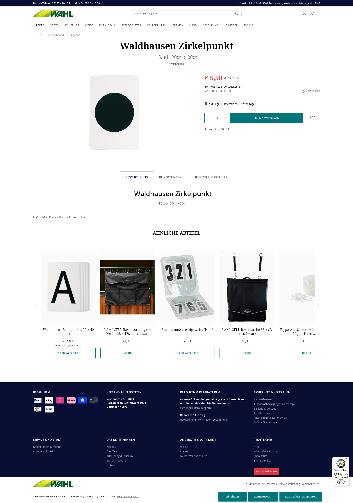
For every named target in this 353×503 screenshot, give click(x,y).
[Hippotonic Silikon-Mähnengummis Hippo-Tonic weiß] (306, 287)
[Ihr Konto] (304, 13)
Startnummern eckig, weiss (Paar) (187, 329)
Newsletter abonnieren (193, 456)
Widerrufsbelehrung (265, 451)
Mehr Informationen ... (128, 496)
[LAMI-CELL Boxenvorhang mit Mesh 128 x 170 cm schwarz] (127, 287)
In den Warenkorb (267, 118)
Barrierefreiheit (263, 460)
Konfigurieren (263, 496)
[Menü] (347, 459)
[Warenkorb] (319, 13)
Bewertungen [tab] (170, 177)
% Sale (184, 446)
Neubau (111, 446)
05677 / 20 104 (61, 3)
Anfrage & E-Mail (43, 451)
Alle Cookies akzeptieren (301, 496)
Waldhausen (176, 64)
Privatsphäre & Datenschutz (270, 417)
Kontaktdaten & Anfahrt (47, 446)
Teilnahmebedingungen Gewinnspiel (275, 404)
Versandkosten (310, 484)
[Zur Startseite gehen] (53, 13)
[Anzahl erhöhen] (226, 118)
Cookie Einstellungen (266, 422)
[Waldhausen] (311, 90)
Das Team (113, 451)
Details (127, 352)
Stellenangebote (116, 460)
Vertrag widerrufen (266, 471)
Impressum (260, 456)
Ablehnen (232, 496)
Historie (111, 465)
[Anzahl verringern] (208, 118)
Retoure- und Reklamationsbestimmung (204, 419)
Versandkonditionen (218, 91)
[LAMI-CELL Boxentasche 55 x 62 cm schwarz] (247, 287)
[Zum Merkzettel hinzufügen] (312, 118)
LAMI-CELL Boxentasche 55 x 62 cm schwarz (247, 331)
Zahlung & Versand (265, 408)
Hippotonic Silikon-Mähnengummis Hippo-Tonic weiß (307, 331)
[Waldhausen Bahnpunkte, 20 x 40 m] (68, 287)
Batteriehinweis (263, 399)
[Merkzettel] (313, 13)
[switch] (341, 482)
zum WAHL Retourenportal (196, 408)
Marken (184, 451)
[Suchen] (237, 13)
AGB (256, 446)
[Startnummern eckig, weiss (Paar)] (187, 287)
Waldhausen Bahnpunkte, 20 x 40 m (68, 331)
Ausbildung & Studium (120, 456)
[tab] (137, 177)
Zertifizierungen (263, 413)
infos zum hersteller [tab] (210, 177)
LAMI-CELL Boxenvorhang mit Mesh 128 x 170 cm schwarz (127, 331)
